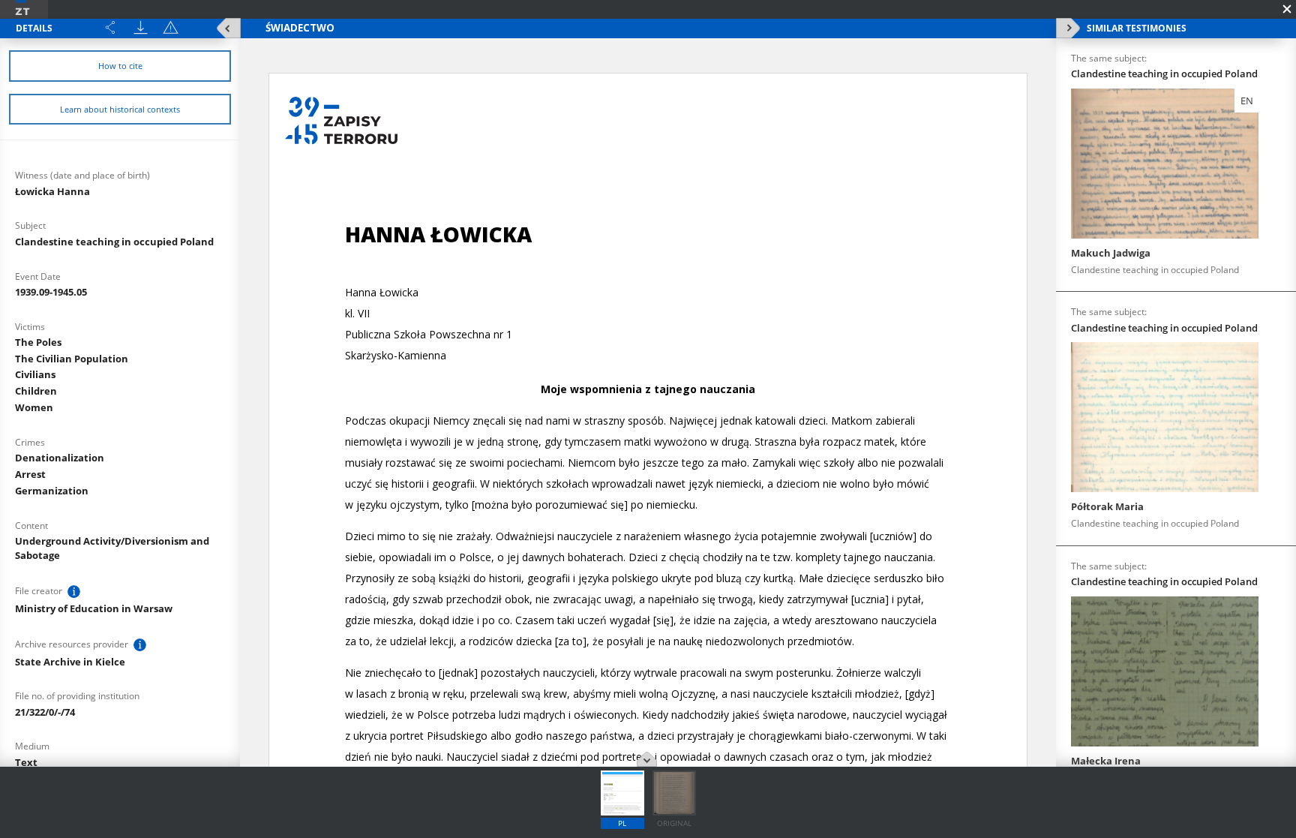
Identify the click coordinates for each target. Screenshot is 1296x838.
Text (26, 762)
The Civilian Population (71, 358)
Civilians (35, 374)
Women (34, 407)
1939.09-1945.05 (51, 292)
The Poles (38, 342)
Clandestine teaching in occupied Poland (114, 241)
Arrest (30, 474)
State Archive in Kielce (70, 661)
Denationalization (59, 457)
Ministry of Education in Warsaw (93, 608)
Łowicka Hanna (52, 191)
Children (36, 391)
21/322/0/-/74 (45, 712)
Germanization (51, 490)
